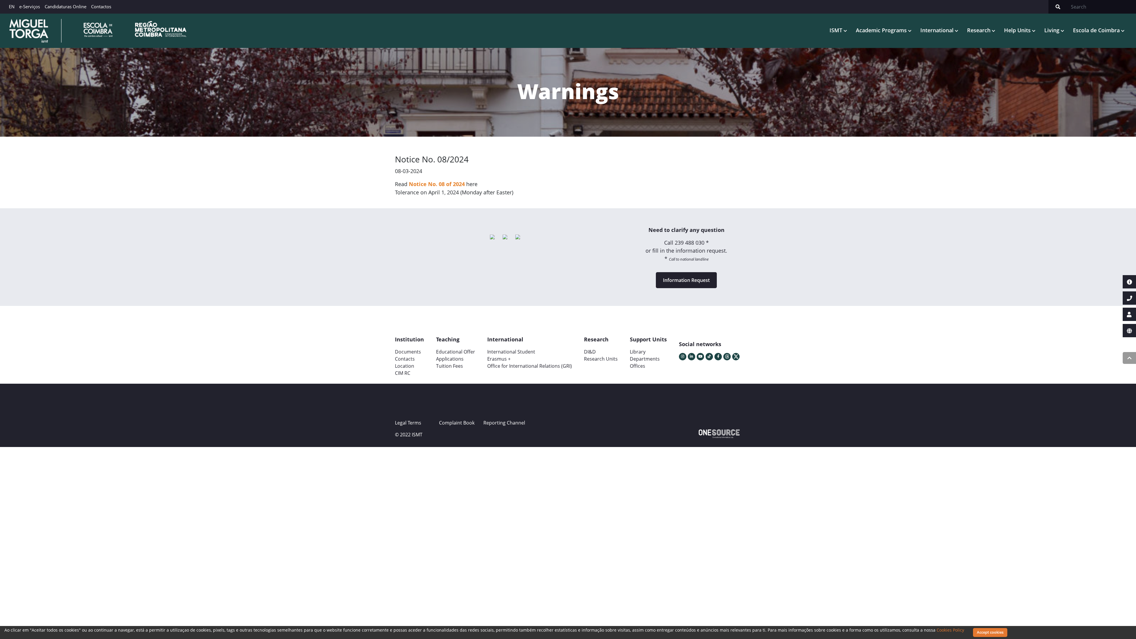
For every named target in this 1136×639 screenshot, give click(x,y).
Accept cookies (990, 632)
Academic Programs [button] (882, 30)
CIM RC (402, 373)
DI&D (590, 351)
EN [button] (11, 6)
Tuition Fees (449, 366)
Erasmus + (499, 359)
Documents (408, 351)
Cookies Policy (950, 630)
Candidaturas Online (65, 6)
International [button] (937, 30)
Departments (645, 359)
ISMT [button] (837, 30)
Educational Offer (455, 351)
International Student (511, 351)
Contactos (101, 6)
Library (638, 351)
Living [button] (1052, 30)
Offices (637, 366)
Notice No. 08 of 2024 (437, 184)
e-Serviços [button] (29, 6)
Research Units (601, 359)
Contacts (405, 359)
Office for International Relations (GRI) (529, 366)
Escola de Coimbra (1097, 30)
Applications (450, 359)
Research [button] (979, 30)
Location (404, 366)
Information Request (686, 280)
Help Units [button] (1018, 30)
